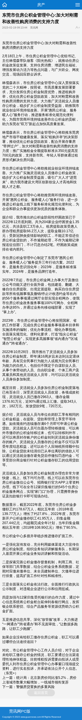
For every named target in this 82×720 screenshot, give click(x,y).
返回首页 (41, 693)
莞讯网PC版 (19, 711)
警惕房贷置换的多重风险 (35, 687)
